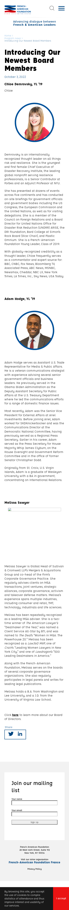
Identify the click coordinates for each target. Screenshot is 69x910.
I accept (61, 898)
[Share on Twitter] (11, 734)
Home (7, 35)
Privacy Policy (34, 868)
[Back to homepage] (17, 9)
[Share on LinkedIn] (20, 734)
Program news (12, 38)
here (15, 715)
